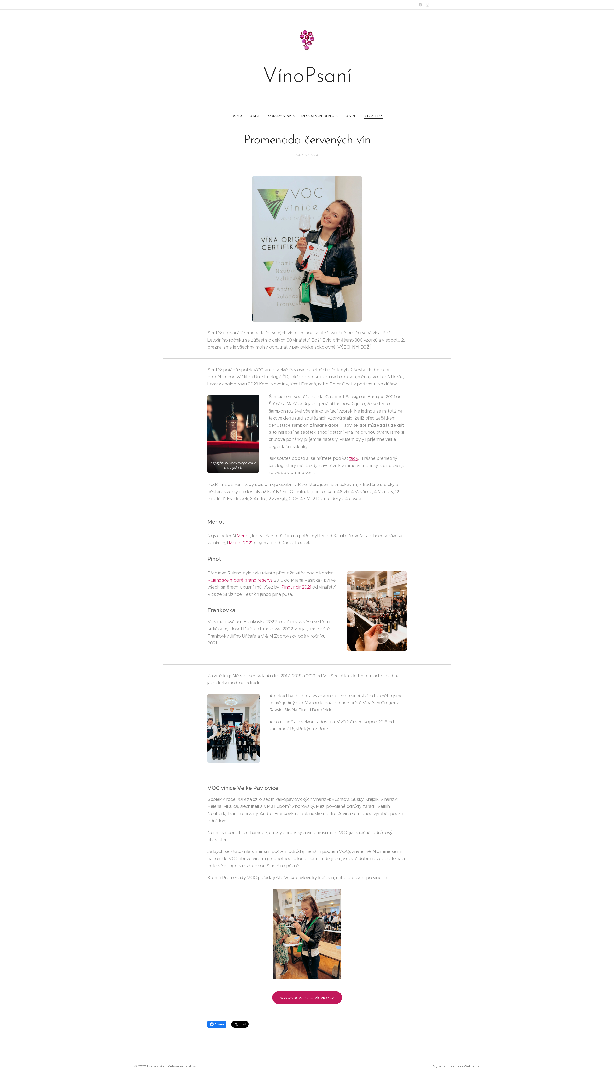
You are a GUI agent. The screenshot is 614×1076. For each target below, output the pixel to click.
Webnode (472, 1066)
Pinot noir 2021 (296, 587)
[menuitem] (239, 116)
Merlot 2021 (241, 542)
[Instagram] (428, 5)
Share (219, 1024)
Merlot (243, 535)
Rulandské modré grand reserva (239, 580)
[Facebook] (420, 5)
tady (353, 458)
